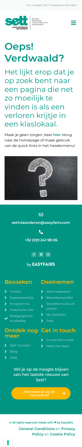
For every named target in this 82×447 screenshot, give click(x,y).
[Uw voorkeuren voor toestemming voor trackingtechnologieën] (8, 442)
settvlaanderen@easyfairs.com (41, 222)
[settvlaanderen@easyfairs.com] (41, 215)
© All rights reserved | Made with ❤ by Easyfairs (41, 422)
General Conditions (37, 429)
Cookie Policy (62, 434)
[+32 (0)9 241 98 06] (41, 232)
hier (57, 135)
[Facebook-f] (33, 254)
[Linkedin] (41, 254)
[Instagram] (48, 254)
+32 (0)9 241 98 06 (41, 240)
